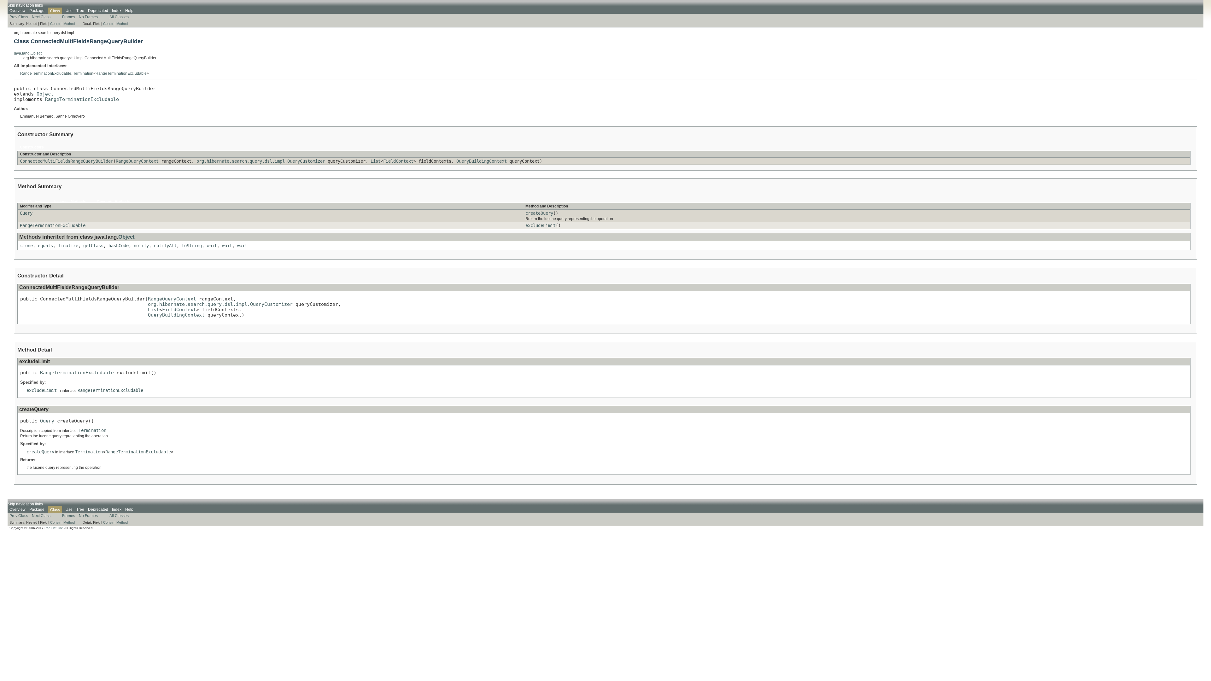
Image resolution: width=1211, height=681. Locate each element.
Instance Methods (70, 202)
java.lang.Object (28, 53)
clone (26, 245)
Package (36, 11)
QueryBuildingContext (481, 161)
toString (192, 245)
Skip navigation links (25, 5)
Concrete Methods (113, 202)
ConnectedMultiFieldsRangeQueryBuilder (66, 161)
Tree (80, 11)
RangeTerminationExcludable (45, 73)
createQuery (539, 213)
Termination (83, 73)
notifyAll (165, 245)
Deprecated (98, 11)
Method (69, 24)
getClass (93, 245)
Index (116, 11)
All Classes (119, 17)
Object (45, 93)
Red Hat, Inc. (54, 528)
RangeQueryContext (137, 161)
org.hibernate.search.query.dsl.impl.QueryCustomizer (260, 161)
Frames (68, 17)
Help (129, 11)
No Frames (88, 17)
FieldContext (398, 161)
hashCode (118, 245)
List (376, 161)
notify (141, 245)
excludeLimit (540, 225)
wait (212, 245)
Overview (17, 11)
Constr (55, 24)
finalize (68, 245)
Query (26, 213)
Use (69, 11)
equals (45, 245)
